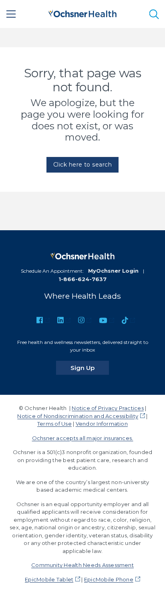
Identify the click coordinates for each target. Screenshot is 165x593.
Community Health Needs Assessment (82, 565)
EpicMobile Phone (108, 579)
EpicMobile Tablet (49, 579)
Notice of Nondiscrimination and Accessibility (77, 416)
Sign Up (89, 368)
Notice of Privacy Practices (107, 408)
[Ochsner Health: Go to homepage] (82, 12)
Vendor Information (102, 423)
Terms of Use (54, 423)
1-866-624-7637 (82, 279)
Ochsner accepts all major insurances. (82, 438)
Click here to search (82, 164)
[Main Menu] (11, 14)
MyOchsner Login (113, 270)
